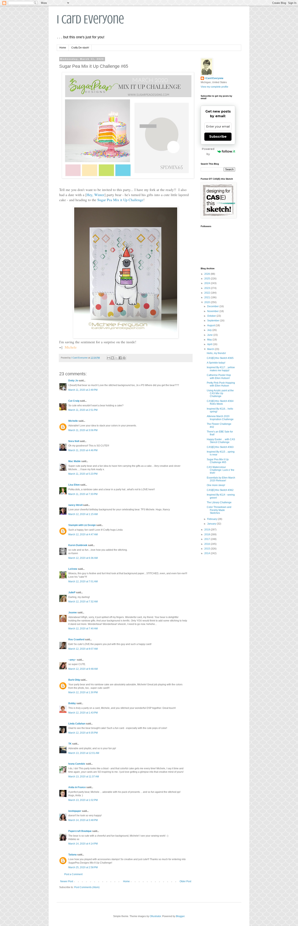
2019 (207, 529)
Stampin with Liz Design (82, 525)
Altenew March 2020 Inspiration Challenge (220, 418)
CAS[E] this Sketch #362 (220, 490)
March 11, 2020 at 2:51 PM (83, 410)
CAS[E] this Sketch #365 (220, 358)
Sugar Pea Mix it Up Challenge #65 (218, 461)
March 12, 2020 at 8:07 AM (83, 648)
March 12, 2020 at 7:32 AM (83, 601)
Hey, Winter (95, 194)
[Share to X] (116, 358)
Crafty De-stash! (80, 47)
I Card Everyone (90, 19)
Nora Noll (73, 441)
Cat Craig (73, 400)
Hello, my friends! (216, 353)
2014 (207, 553)
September (213, 320)
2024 (207, 283)
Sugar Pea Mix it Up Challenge (120, 199)
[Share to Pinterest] (124, 358)
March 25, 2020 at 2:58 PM (83, 867)
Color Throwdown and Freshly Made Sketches (219, 510)
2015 (207, 548)
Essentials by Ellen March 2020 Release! (221, 479)
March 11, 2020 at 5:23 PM (83, 473)
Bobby (72, 703)
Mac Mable (74, 461)
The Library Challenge (219, 502)
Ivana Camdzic (76, 763)
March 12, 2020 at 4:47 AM (83, 534)
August (211, 325)
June (210, 335)
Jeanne (72, 612)
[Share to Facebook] (120, 358)
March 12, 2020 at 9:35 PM (83, 732)
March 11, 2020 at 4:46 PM (83, 450)
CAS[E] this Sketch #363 (220, 447)
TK (70, 743)
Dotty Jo (73, 380)
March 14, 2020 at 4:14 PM (83, 843)
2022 (207, 292)
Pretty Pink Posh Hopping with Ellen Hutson (221, 384)
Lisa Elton (74, 484)
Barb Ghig (74, 679)
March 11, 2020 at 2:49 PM (83, 389)
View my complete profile (214, 86)
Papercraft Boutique (80, 831)
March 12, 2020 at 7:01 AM (83, 581)
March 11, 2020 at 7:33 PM (83, 494)
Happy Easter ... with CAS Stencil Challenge (221, 441)
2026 (207, 274)
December (213, 306)
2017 (207, 539)
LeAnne (72, 569)
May (209, 339)
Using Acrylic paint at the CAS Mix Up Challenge (220, 393)
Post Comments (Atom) (87, 887)
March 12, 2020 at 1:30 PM (83, 692)
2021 (207, 297)
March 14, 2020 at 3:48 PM (83, 820)
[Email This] (109, 358)
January (212, 523)
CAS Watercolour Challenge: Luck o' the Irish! (220, 470)
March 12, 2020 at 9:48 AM (83, 668)
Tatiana (72, 854)
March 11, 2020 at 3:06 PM (83, 430)
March (211, 349)
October (212, 315)
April (210, 344)
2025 (207, 278)
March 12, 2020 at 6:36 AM (83, 558)
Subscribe (218, 136)
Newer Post (66, 881)
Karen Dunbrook (77, 545)
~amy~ (72, 659)
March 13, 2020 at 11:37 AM (83, 776)
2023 (207, 288)
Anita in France (77, 787)
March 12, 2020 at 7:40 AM (83, 628)
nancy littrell (75, 505)
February (212, 519)
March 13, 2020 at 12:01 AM (83, 753)
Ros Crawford (76, 639)
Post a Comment (73, 874)
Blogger (180, 916)
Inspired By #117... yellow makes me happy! (221, 369)
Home (62, 47)
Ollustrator (155, 916)
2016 (207, 544)
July (209, 330)
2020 (207, 302)
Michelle (73, 421)
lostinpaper (74, 811)
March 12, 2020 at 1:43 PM (83, 712)
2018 (207, 534)
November (213, 311)
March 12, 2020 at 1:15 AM (83, 514)
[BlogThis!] (112, 358)
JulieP (71, 592)
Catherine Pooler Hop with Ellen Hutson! (219, 376)
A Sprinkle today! (216, 362)
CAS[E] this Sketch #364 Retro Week (220, 402)
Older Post (185, 881)
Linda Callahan (76, 723)
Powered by (208, 151)
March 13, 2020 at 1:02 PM (83, 800)
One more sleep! (216, 485)
